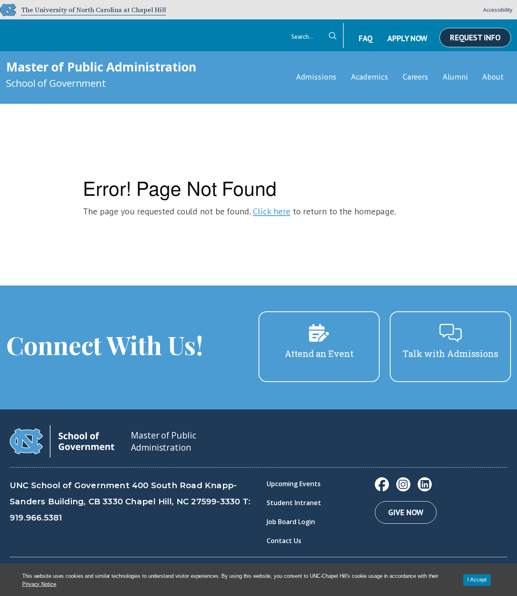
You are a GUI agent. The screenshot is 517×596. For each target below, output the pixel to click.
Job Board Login (291, 521)
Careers (415, 76)
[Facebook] (382, 484)
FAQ (365, 38)
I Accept (477, 580)
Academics (369, 76)
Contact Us (284, 540)
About (493, 76)
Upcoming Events (294, 483)
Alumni (455, 76)
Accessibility (498, 9)
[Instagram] (403, 484)
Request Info (475, 37)
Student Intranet (294, 502)
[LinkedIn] (425, 484)
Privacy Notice (39, 584)
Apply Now (407, 38)
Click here (271, 211)
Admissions (316, 76)
